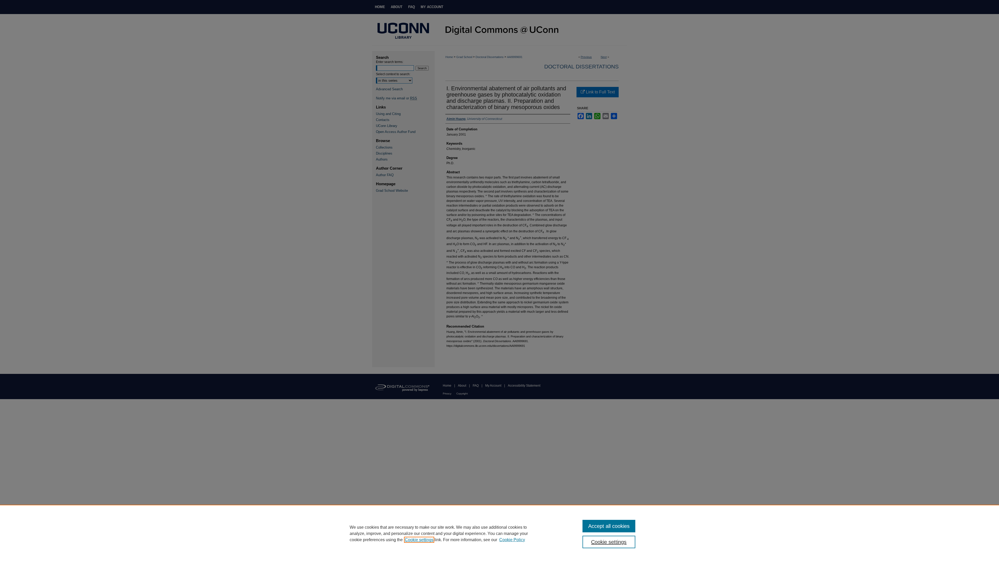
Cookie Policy (512, 540)
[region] (499, 533)
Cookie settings (419, 540)
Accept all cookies (609, 526)
